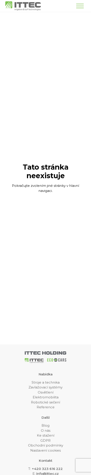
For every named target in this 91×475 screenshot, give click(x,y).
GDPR (45, 440)
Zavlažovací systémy (45, 387)
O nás (45, 430)
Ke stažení (45, 435)
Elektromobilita (46, 397)
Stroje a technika (46, 382)
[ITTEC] (23, 6)
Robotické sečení (45, 402)
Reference (46, 407)
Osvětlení (45, 392)
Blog (45, 425)
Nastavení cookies (45, 450)
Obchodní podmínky (45, 445)
